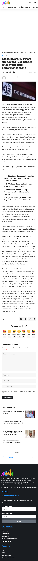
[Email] (6, 72)
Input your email (7, 513)
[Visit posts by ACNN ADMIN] (4, 78)
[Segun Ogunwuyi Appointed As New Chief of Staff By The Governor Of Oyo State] (30, 434)
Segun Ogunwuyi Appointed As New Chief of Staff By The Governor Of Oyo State (12, 433)
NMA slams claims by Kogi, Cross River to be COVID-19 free (18, 185)
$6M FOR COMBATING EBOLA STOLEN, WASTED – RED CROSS (12, 442)
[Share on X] (3, 72)
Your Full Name (7, 506)
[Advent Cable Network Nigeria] (6, 2)
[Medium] (6, 491)
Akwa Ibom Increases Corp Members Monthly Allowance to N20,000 (16, 192)
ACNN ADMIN (11, 77)
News (5, 55)
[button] (27, 2)
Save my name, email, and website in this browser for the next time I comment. (19, 392)
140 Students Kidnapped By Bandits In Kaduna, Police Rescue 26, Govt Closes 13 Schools (19, 178)
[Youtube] (2, 491)
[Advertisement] (19, 31)
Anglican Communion (22, 457)
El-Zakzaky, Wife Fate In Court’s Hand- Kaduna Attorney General (13, 422)
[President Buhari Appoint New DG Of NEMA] (30, 414)
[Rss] (9, 491)
